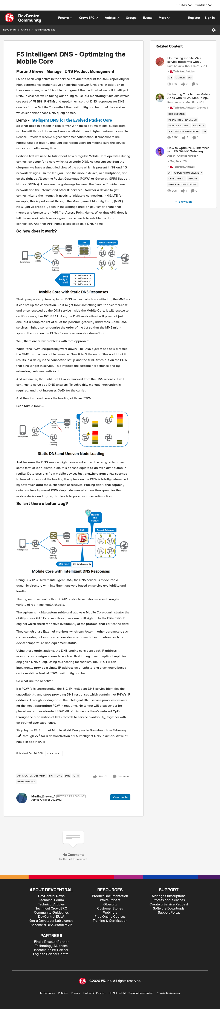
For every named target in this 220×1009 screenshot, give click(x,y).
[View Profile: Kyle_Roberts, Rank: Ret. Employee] (160, 97)
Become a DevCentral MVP (51, 925)
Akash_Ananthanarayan (182, 155)
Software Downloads (168, 909)
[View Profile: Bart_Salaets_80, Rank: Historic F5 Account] (160, 61)
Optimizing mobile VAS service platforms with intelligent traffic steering (185, 59)
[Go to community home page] (22, 18)
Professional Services (169, 900)
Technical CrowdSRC (51, 909)
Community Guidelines (51, 913)
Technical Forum (51, 900)
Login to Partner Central (51, 954)
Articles (25, 29)
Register (194, 18)
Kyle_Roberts (175, 102)
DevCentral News (51, 896)
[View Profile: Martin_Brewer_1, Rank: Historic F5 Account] (21, 798)
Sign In (210, 18)
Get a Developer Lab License (51, 921)
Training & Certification (110, 921)
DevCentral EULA (51, 917)
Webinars (110, 913)
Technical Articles (45, 29)
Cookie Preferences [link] (168, 993)
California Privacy (94, 993)
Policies (62, 993)
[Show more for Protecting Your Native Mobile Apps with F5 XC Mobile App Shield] (204, 131)
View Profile (120, 797)
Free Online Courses (110, 917)
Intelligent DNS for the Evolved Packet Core (71, 120)
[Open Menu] (214, 30)
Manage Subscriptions (168, 896)
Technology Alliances (51, 946)
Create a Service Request (169, 904)
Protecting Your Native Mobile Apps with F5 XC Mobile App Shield (188, 95)
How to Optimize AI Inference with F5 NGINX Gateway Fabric (188, 149)
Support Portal (169, 913)
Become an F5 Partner (51, 950)
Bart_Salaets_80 (178, 66)
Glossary (110, 904)
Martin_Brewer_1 (43, 796)
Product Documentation (110, 896)
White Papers (110, 900)
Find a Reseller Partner (51, 942)
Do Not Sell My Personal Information (131, 993)
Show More (185, 201)
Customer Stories (110, 909)
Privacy (75, 993)
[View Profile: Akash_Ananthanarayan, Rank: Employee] (160, 151)
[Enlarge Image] (73, 265)
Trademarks (47, 993)
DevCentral (9, 29)
